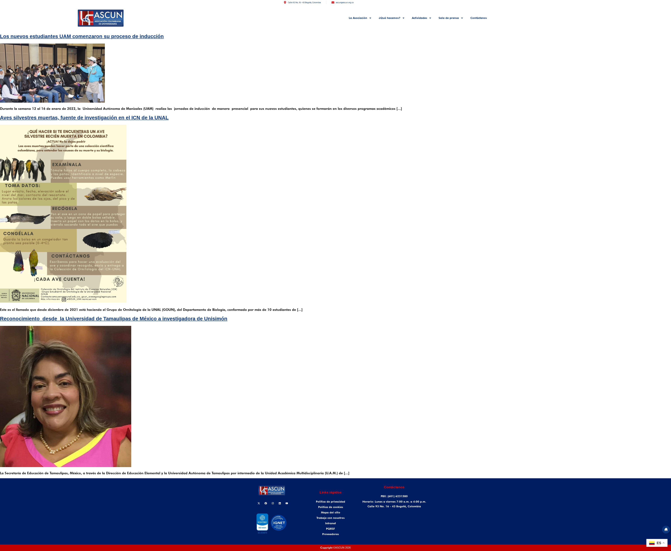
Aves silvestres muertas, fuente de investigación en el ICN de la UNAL (84, 117)
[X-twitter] (258, 503)
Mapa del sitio (330, 512)
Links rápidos (331, 492)
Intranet (330, 523)
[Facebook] (265, 503)
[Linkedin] (279, 503)
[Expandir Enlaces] (666, 530)
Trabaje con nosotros (330, 518)
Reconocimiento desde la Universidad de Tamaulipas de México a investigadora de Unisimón (113, 318)
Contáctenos (478, 18)
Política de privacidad (330, 501)
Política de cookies (330, 507)
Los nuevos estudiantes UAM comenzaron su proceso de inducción (82, 36)
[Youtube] (286, 503)
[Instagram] (272, 503)
